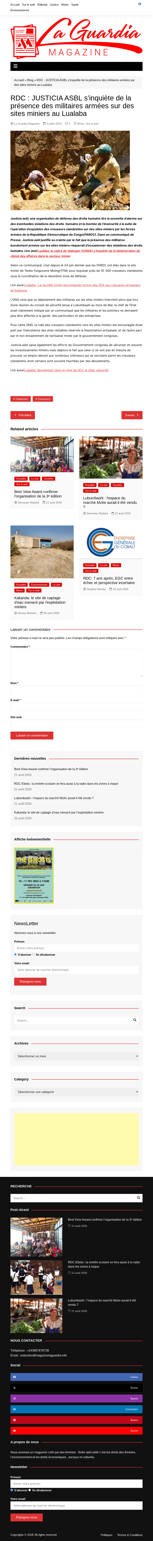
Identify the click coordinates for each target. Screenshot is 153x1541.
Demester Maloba (28, 502)
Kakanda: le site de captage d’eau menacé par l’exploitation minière (39, 602)
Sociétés (48, 478)
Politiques (107, 1535)
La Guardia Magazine (27, 123)
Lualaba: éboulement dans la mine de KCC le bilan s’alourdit (66, 370)
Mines (65, 4)
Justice (54, 4)
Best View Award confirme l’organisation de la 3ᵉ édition (51, 769)
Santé (74, 4)
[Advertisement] (76, 1139)
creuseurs (44, 398)
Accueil (14, 4)
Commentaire (20, 646)
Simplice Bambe (96, 589)
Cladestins (22, 398)
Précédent (25, 415)
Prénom (19, 941)
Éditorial (42, 4)
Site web (16, 717)
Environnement (19, 10)
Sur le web (28, 4)
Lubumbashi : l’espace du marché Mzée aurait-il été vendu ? (110, 502)
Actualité (21, 478)
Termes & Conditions (130, 1535)
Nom (14, 683)
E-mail (15, 700)
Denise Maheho (27, 613)
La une (34, 478)
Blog (30, 80)
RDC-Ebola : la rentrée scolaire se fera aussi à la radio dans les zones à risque (66, 783)
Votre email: (22, 963)
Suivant (129, 415)
